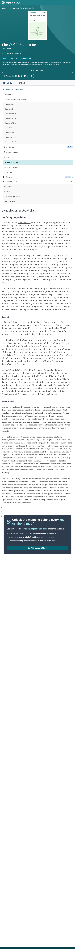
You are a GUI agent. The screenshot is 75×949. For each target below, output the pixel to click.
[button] (19, 76)
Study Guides (13, 8)
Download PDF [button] (38, 70)
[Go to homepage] (11, 2)
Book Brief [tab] (25, 83)
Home (4, 8)
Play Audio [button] (10, 76)
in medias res (24, 222)
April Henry (6, 49)
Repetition (7, 255)
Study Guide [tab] (9, 83)
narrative (37, 264)
